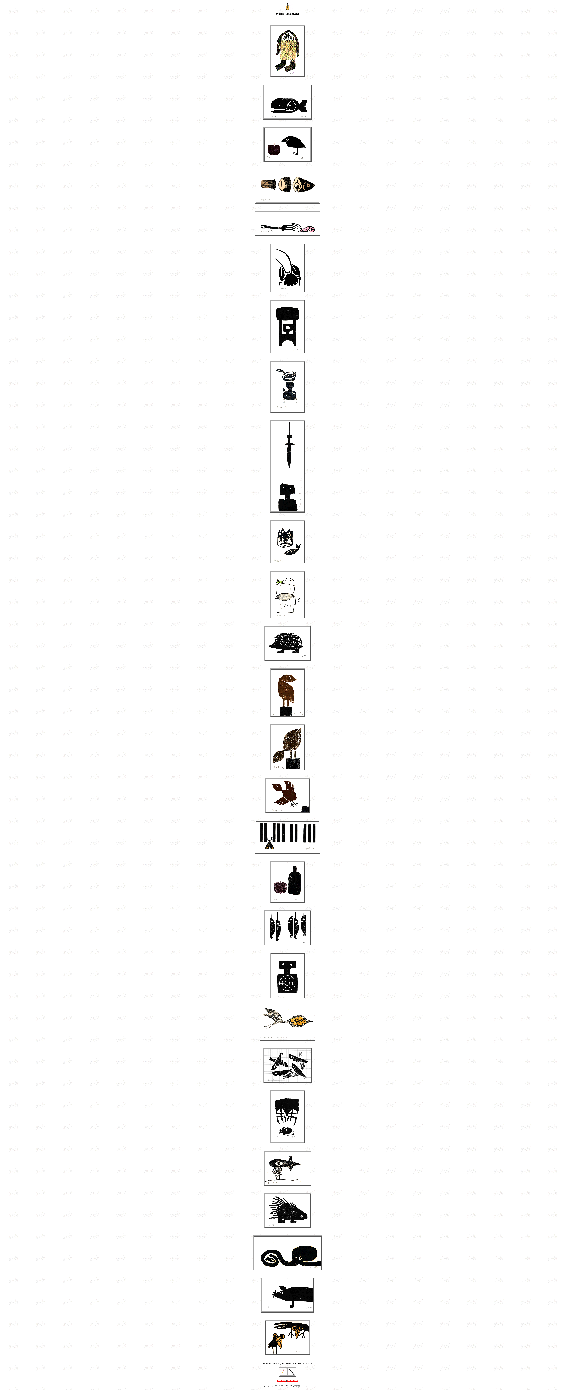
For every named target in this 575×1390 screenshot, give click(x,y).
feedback (281, 1380)
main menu (292, 1380)
